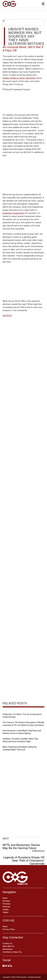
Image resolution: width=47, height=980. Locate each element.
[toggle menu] (43, 4)
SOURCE (7, 315)
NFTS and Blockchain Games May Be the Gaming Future (21, 843)
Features (6, 906)
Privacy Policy (9, 929)
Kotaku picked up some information (19, 77)
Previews (7, 903)
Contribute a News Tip (12, 951)
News (5, 898)
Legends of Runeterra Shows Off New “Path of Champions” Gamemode (23, 857)
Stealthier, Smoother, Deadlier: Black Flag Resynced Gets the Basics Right (20, 740)
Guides (6, 909)
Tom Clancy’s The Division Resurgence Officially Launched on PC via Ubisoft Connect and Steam (23, 723)
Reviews (6, 900)
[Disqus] (23, 420)
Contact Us (7, 943)
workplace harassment (13, 213)
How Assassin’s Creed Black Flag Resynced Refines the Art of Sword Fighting (22, 731)
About (5, 926)
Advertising (7, 949)
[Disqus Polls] (23, 352)
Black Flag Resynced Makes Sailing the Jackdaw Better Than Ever (20, 748)
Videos (5, 912)
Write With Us (8, 946)
